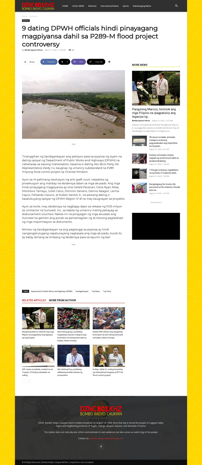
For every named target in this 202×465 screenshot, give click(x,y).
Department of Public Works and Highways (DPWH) (51, 291)
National (92, 6)
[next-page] (28, 381)
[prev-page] (24, 381)
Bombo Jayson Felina (34, 50)
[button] (176, 6)
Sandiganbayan (82, 291)
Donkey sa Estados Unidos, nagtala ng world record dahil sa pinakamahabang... (164, 158)
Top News (96, 291)
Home (24, 16)
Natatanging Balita (142, 6)
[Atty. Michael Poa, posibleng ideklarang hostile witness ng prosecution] (73, 356)
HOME (65, 6)
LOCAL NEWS (78, 6)
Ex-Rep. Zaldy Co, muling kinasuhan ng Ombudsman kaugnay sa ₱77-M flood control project (108, 372)
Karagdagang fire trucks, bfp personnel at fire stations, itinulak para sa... (164, 187)
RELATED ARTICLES (34, 300)
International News (110, 6)
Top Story (107, 291)
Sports (126, 6)
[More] (109, 62)
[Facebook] (101, 447)
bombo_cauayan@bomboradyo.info (106, 438)
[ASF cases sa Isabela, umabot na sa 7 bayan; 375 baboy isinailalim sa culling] (38, 356)
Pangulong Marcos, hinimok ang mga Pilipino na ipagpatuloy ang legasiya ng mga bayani (38, 335)
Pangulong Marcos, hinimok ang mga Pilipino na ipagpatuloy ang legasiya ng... (154, 112)
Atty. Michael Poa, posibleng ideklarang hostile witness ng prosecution (69, 372)
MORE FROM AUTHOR (62, 300)
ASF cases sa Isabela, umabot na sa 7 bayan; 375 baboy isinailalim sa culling (37, 372)
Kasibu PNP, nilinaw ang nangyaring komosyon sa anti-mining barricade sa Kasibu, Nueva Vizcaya (108, 335)
